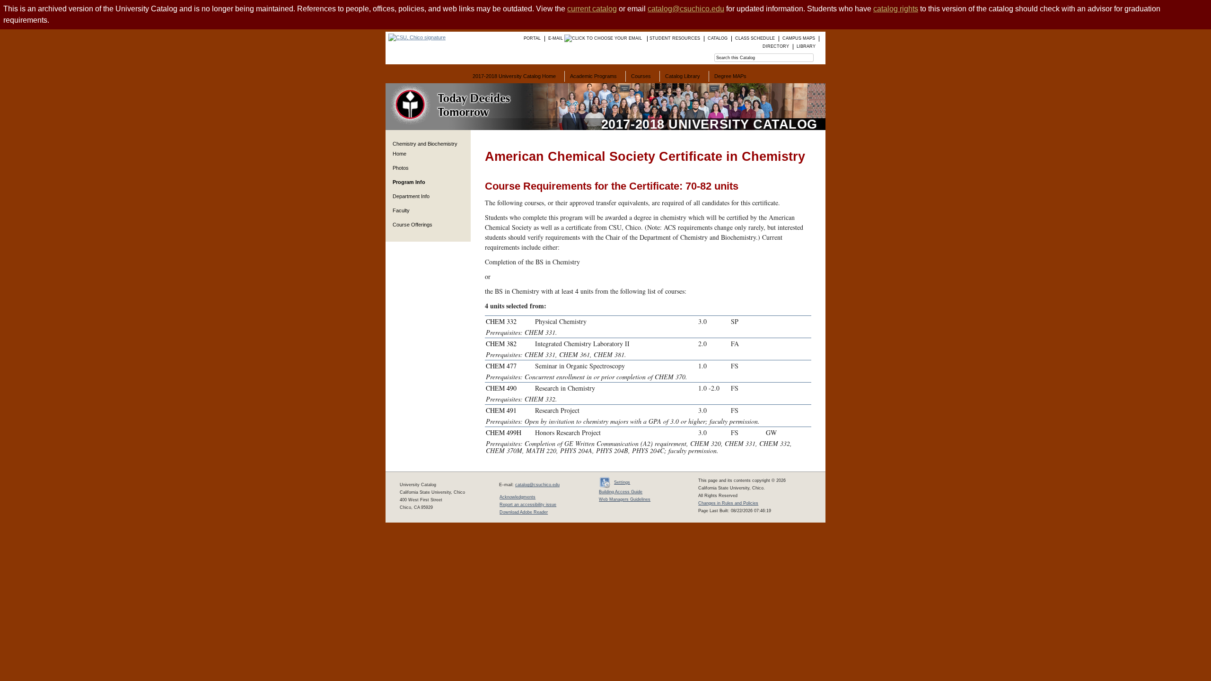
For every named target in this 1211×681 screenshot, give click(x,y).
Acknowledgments (517, 497)
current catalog (592, 9)
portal (532, 38)
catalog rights (895, 9)
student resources (674, 38)
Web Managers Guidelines (624, 499)
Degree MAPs (730, 76)
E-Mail (556, 38)
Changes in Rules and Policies (728, 503)
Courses (641, 76)
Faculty (401, 210)
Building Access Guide (620, 491)
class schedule (755, 38)
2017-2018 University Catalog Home (514, 76)
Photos (401, 168)
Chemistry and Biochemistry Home (425, 149)
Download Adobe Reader (524, 512)
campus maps (798, 38)
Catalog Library (682, 76)
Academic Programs (593, 76)
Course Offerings (412, 224)
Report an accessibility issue (528, 504)
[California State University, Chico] (416, 37)
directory (776, 46)
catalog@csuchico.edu (686, 9)
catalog (718, 38)
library (806, 46)
